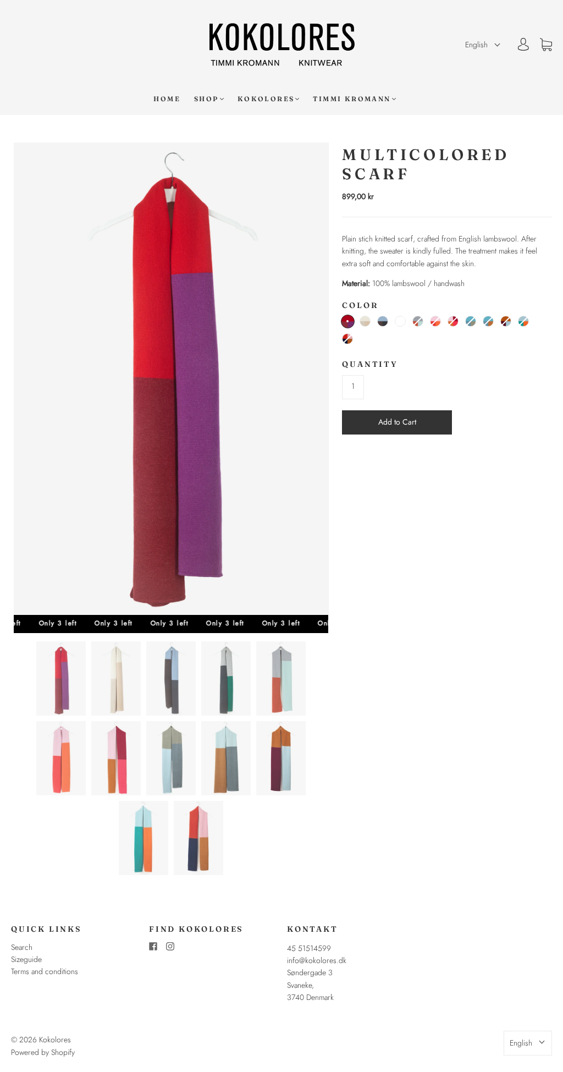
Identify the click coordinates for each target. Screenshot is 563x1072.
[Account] (523, 44)
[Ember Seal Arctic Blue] (417, 321)
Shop (206, 99)
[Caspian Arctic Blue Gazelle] (488, 321)
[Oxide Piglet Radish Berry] (453, 321)
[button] (483, 44)
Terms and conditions (44, 971)
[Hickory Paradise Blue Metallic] (382, 321)
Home (166, 99)
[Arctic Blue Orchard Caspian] (470, 321)
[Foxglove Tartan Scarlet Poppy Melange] (348, 321)
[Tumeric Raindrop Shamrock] (523, 321)
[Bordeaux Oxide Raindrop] (505, 321)
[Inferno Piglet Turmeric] (435, 321)
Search (21, 947)
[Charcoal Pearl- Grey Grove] (400, 321)
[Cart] (546, 44)
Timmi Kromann (351, 99)
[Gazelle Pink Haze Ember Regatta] (347, 338)
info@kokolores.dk (316, 960)
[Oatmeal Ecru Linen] (365, 321)
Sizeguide (26, 959)
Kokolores (266, 99)
